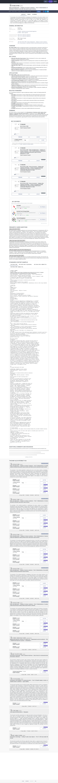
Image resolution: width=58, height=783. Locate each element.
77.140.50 (28, 731)
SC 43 (35, 674)
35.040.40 (27, 749)
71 (18, 144)
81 (26, 144)
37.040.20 (29, 706)
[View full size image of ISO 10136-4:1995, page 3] (16, 129)
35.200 (32, 674)
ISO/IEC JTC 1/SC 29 (34, 749)
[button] (39, 11)
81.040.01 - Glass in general (23, 32)
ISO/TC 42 (34, 706)
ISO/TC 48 (29, 11)
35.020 (28, 674)
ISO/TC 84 (34, 649)
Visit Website (42, 206)
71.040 (20, 144)
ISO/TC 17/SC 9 (34, 731)
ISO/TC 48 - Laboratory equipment (24, 34)
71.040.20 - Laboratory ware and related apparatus (27, 31)
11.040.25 (29, 649)
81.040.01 (24, 11)
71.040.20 (19, 11)
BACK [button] (10, 11)
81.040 (28, 144)
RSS (35, 781)
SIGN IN (55, 1)
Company (27, 781)
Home (23, 781)
